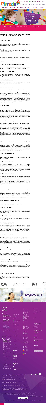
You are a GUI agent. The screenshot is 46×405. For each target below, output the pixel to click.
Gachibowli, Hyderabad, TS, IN (7, 369)
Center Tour (25, 334)
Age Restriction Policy (14, 392)
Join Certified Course (26, 26)
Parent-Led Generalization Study (16, 347)
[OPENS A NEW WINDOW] (29, 1)
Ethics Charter (24, 394)
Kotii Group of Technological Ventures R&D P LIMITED (16, 317)
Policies (3, 392)
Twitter (36, 335)
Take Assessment (12, 26)
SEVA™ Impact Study (16, 325)
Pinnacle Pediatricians (37, 327)
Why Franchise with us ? (37, 311)
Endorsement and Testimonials (6, 393)
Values (14, 313)
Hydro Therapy (26, 319)
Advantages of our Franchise (36, 313)
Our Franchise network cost (37, 319)
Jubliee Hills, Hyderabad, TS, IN (6, 355)
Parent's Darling (26, 338)
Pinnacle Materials (36, 324)
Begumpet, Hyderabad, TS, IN (7, 349)
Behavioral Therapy (27, 324)
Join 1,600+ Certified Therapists (32, 298)
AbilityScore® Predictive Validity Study (16, 339)
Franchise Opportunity (36, 308)
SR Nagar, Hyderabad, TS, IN (6, 347)
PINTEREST (36, 345)
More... (3, 29)
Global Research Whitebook (15, 322)
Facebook (36, 332)
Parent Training (26, 326)
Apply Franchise (32, 26)
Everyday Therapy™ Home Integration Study (16, 329)
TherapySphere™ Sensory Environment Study (16, 342)
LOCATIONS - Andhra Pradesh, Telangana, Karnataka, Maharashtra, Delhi (7, 340)
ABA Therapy (26, 312)
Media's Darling (26, 347)
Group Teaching (26, 325)
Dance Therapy (26, 317)
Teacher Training (26, 327)
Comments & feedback (38, 351)
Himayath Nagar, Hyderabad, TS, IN (5, 351)
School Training (26, 328)
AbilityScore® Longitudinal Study (16, 324)
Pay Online (21, 26)
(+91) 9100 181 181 (6, 334)
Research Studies (17, 320)
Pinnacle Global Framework (15, 309)
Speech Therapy (26, 341)
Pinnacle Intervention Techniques (37, 326)
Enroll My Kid (17, 26)
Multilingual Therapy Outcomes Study (16, 331)
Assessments (16, 361)
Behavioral (25, 346)
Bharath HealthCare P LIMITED (16, 315)
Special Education (26, 343)
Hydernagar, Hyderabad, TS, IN (7, 358)
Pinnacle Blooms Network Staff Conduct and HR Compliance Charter (11, 394)
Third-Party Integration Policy (26, 393)
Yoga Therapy (26, 318)
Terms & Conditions (8, 392)
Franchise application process (37, 317)
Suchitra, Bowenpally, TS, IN (6, 343)
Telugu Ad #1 (26, 350)
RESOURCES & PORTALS (37, 323)
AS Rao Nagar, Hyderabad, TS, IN (7, 353)
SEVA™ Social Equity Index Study (16, 335)
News (15, 369)
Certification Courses (15, 364)
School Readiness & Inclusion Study (16, 333)
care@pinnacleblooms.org (7, 336)
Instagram (36, 337)
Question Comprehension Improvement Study (16, 345)
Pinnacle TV (26, 331)
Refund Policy (33, 393)
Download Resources (38, 26)
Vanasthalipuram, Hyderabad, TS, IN (5, 367)
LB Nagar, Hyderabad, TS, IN (7, 356)
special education (26, 316)
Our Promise (25, 336)
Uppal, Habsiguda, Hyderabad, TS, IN (5, 360)
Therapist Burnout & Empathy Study (16, 337)
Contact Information (21, 392)
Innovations (26, 349)
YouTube (36, 340)
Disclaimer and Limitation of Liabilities (30, 392)
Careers (15, 366)
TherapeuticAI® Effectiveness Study (16, 327)
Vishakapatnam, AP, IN (6, 363)
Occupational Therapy (27, 311)
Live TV (25, 332)
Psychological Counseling (25, 315)
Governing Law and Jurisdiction (16, 393)
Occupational (26, 342)
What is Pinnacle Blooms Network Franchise (37, 310)
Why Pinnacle (26, 337)
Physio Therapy (26, 320)
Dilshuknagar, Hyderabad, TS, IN (7, 365)
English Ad (25, 353)
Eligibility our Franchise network (37, 315)
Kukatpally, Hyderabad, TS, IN (7, 345)
